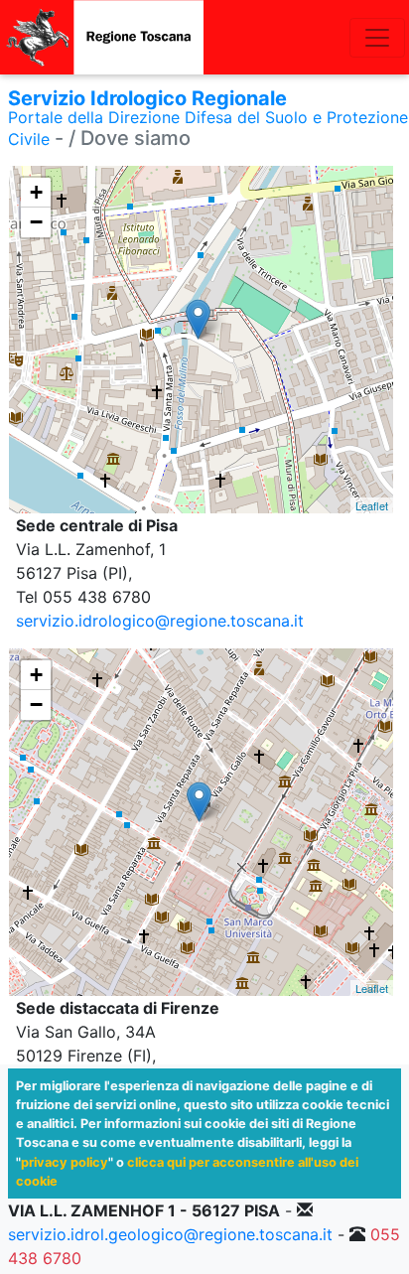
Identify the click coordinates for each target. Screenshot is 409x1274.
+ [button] (36, 192)
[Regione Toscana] (102, 37)
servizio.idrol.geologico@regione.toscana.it (170, 1234)
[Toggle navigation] (377, 38)
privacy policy (64, 1162)
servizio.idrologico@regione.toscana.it (160, 621)
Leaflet (371, 505)
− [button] (36, 222)
